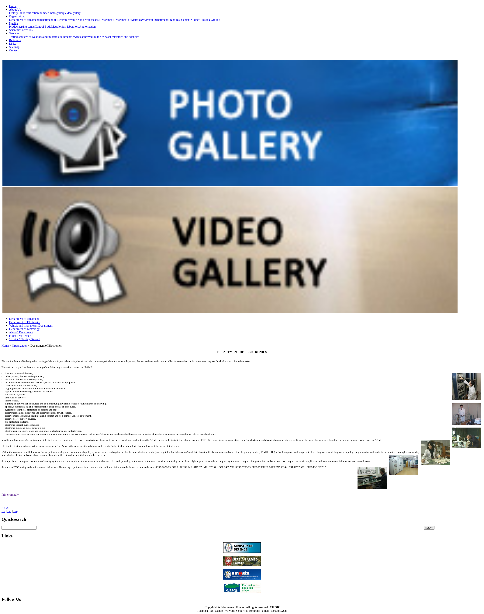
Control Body (43, 26)
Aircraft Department (156, 19)
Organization (17, 16)
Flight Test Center (178, 19)
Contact (13, 50)
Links (12, 43)
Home (12, 6)
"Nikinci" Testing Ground (204, 19)
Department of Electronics (54, 19)
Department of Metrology (128, 19)
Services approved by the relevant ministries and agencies (105, 36)
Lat (9, 511)
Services (14, 33)
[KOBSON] (242, 592)
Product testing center (22, 26)
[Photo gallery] (230, 185)
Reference (15, 40)
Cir (3, 511)
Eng (15, 511)
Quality (13, 23)
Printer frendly (10, 494)
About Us (15, 9)
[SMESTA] (242, 578)
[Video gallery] (230, 312)
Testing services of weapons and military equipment (40, 36)
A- (7, 507)
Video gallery (72, 13)
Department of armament (24, 19)
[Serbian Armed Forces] (242, 565)
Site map (14, 47)
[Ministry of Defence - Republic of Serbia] (242, 551)
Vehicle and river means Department (91, 19)
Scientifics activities (21, 30)
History (13, 13)
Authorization (87, 26)
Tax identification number (33, 13)
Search (429, 527)
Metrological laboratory (65, 26)
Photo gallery (56, 13)
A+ (3, 507)
